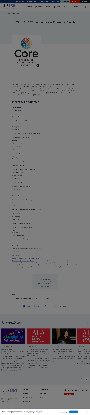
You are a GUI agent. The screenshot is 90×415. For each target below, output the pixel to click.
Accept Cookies (73, 412)
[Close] (87, 411)
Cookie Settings (63, 412)
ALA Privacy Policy (36, 412)
